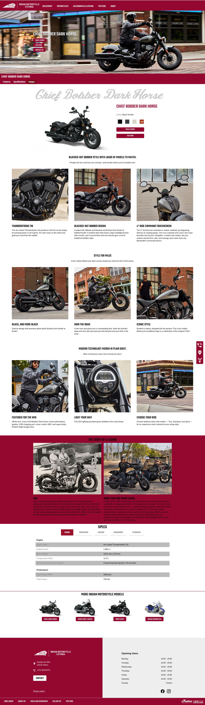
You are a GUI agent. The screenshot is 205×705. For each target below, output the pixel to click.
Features (6, 82)
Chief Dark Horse (50, 619)
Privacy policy (39, 691)
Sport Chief (120, 619)
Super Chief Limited (85, 619)
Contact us (39, 50)
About (113, 6)
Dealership (47, 6)
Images (31, 82)
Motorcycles (62, 6)
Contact (40, 678)
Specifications (19, 82)
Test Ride (38, 45)
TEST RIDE (102, 6)
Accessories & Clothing (83, 6)
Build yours (39, 40)
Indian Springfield (154, 619)
